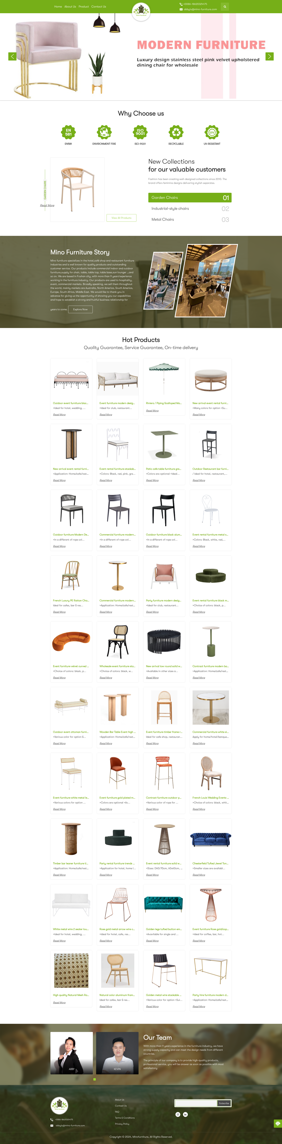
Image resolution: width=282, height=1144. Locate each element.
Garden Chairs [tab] (190, 198)
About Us (70, 6)
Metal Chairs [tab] (190, 219)
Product (84, 6)
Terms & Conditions (125, 1117)
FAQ (117, 1111)
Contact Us (98, 6)
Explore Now (80, 309)
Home (58, 6)
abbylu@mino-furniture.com (200, 9)
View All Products (121, 217)
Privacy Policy (122, 1123)
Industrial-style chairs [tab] (190, 209)
